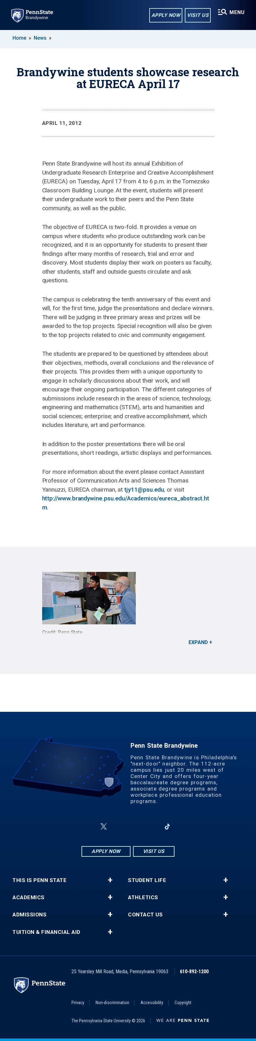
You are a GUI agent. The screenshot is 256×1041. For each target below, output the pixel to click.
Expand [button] (198, 642)
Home (19, 38)
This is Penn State (39, 880)
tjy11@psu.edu (144, 489)
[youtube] (134, 826)
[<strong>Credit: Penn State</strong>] (128, 598)
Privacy (77, 1002)
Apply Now (165, 15)
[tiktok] (167, 826)
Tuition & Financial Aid (46, 932)
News (40, 38)
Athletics (143, 897)
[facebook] (88, 826)
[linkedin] (151, 826)
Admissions (29, 915)
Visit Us (198, 15)
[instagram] (118, 826)
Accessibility (151, 1002)
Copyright (183, 1002)
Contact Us (145, 915)
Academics (28, 897)
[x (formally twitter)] (104, 826)
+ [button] (110, 880)
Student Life (147, 880)
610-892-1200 (194, 971)
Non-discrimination (112, 1002)
